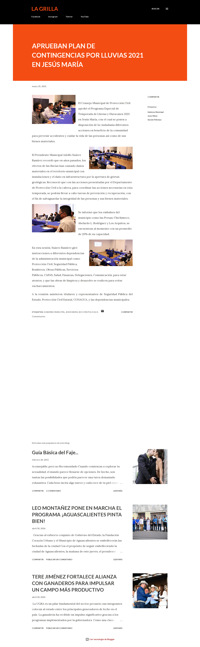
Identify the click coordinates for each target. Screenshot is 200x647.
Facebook (35, 16)
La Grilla (44, 8)
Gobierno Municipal (156, 112)
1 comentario (53, 491)
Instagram (53, 16)
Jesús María (152, 116)
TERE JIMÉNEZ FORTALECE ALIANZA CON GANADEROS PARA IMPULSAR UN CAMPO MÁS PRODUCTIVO (74, 583)
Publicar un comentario (59, 559)
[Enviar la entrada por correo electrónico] (102, 312)
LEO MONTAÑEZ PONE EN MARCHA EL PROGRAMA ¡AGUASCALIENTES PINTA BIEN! (77, 514)
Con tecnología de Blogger (102, 639)
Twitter (69, 16)
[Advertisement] (78, 407)
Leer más (117, 491)
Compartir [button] (153, 97)
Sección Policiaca (154, 119)
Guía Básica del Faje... (55, 452)
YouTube (85, 16)
